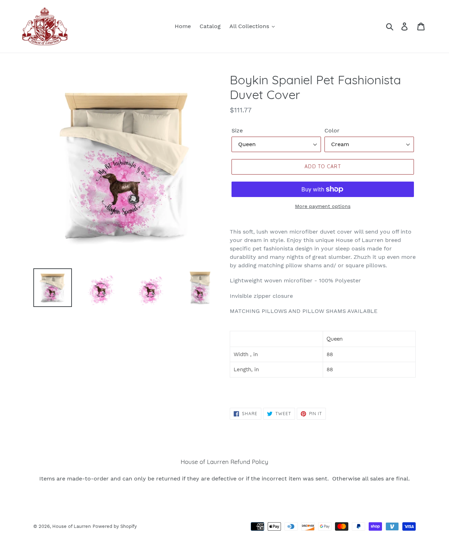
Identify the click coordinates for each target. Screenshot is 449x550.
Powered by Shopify (115, 526)
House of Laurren (71, 526)
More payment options (322, 206)
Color (332, 130)
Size (237, 130)
